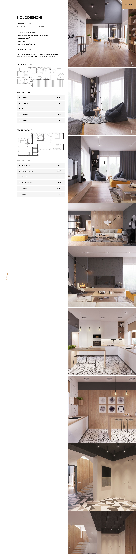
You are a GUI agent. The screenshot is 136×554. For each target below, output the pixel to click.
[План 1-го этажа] (41, 77)
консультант (129, 4)
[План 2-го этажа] (41, 144)
